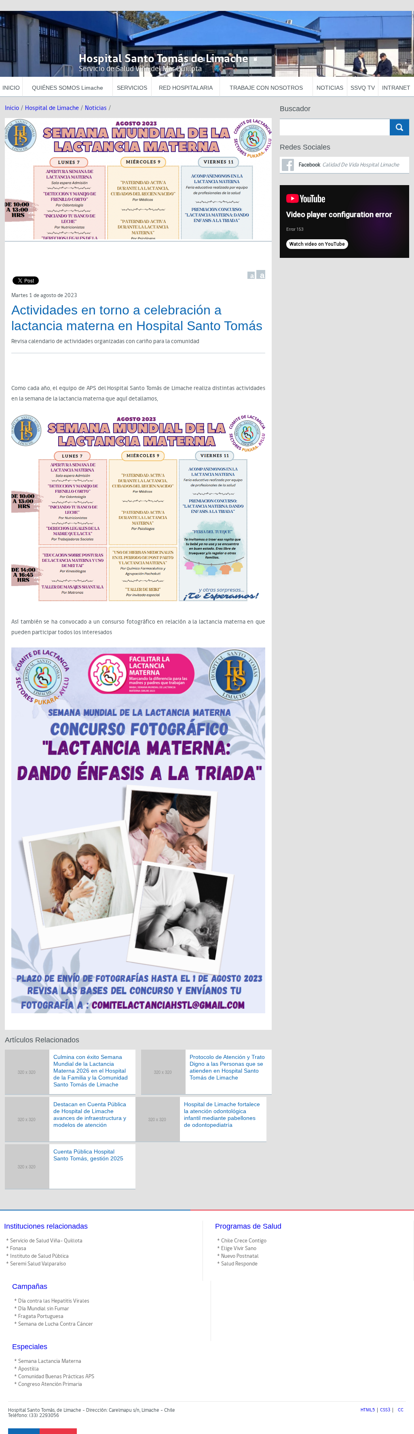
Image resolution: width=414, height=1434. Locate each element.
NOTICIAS (330, 87)
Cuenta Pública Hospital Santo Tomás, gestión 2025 (88, 1155)
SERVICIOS (132, 87)
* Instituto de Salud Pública (37, 1256)
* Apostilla (26, 1369)
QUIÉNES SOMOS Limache (67, 87)
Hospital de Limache (52, 108)
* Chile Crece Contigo (241, 1241)
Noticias (96, 108)
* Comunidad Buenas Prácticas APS (54, 1377)
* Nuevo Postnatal (238, 1256)
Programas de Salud (248, 1226)
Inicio (12, 108)
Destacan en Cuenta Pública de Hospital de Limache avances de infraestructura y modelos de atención (89, 1114)
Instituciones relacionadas (46, 1226)
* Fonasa (16, 1248)
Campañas (29, 1286)
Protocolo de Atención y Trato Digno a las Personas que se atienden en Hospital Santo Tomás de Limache (227, 1067)
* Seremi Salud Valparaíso (36, 1264)
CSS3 (385, 1410)
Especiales (29, 1347)
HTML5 (368, 1410)
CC (400, 1410)
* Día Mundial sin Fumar (41, 1309)
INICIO (11, 87)
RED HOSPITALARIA (186, 87)
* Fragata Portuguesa (38, 1316)
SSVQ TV (363, 87)
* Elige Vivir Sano (236, 1248)
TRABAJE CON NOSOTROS (266, 87)
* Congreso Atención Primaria (48, 1384)
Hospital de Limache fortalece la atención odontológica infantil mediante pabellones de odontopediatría (222, 1114)
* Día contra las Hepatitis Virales (51, 1301)
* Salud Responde (237, 1264)
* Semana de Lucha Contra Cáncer (53, 1324)
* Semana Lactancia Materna (47, 1361)
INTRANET (396, 87)
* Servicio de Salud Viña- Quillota (44, 1241)
